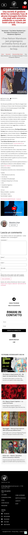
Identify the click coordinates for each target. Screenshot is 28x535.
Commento (4, 240)
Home (2, 54)
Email (2, 262)
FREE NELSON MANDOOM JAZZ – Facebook (11, 199)
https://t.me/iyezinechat (14, 305)
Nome (3, 257)
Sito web (3, 268)
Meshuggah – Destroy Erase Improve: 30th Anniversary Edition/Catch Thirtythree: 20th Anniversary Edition (13, 430)
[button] (4, 4)
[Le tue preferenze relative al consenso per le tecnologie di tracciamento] (25, 532)
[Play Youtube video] (14, 208)
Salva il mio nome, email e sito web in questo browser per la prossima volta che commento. (12, 275)
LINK (14, 342)
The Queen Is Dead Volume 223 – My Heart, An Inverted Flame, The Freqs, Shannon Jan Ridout (13, 376)
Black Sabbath (7, 165)
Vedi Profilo (13, 225)
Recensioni (8, 54)
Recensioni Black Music (18, 54)
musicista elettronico (18, 143)
